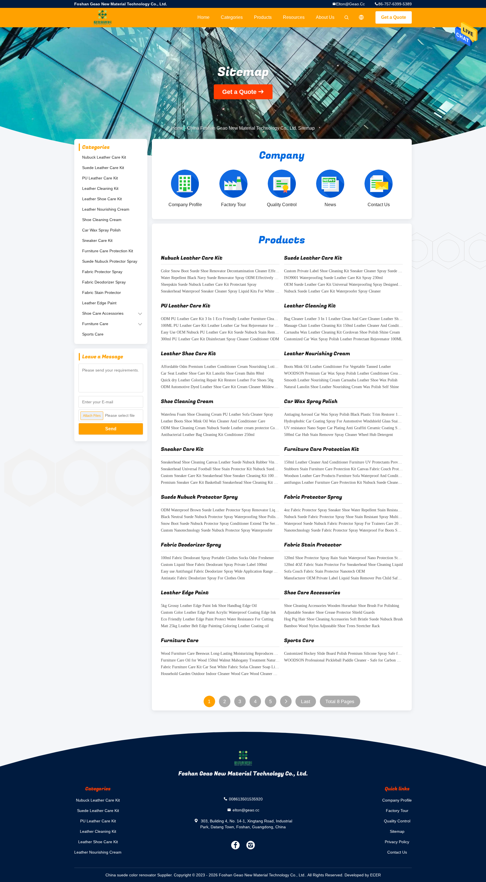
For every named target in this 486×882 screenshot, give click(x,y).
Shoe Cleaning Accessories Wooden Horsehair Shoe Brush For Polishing (341, 606)
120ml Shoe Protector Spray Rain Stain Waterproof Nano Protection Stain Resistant (343, 558)
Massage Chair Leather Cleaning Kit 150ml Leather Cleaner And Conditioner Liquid (343, 326)
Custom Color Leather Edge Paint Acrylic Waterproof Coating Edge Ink (218, 613)
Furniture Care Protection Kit (107, 251)
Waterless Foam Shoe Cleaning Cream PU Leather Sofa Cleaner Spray (217, 415)
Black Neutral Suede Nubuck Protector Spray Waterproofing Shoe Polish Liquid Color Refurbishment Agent (220, 517)
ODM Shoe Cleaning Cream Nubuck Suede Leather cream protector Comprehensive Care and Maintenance (220, 428)
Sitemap (397, 831)
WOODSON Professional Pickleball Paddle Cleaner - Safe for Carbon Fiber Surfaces (343, 660)
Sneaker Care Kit (97, 240)
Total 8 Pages (339, 701)
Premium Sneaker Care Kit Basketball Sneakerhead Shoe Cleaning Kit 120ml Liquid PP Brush (220, 483)
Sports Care (93, 334)
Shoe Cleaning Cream (102, 219)
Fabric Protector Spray (102, 271)
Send (110, 428)
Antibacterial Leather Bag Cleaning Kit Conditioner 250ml (208, 435)
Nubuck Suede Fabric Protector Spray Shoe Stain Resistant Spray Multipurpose (343, 517)
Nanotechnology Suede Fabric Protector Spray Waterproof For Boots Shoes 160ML (343, 530)
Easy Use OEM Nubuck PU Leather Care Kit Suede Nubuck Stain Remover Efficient (220, 332)
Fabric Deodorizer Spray (104, 282)
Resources (294, 17)
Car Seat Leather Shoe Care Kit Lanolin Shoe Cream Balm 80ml (212, 373)
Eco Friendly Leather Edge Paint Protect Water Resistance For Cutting (217, 619)
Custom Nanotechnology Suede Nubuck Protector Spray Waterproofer (217, 530)
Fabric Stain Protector (101, 292)
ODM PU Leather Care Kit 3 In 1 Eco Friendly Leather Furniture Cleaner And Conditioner (220, 319)
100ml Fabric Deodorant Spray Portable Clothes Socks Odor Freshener (217, 558)
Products (263, 17)
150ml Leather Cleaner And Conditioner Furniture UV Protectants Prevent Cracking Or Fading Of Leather (343, 462)
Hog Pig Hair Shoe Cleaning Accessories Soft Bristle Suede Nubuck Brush (343, 619)
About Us (325, 17)
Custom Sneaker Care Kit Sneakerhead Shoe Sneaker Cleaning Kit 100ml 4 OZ (220, 476)
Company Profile (397, 800)
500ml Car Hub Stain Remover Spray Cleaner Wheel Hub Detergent (338, 435)
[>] (286, 701)
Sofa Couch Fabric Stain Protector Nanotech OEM (324, 571)
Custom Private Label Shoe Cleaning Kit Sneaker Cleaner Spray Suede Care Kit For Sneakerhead (343, 271)
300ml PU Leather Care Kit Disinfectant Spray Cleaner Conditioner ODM (220, 339)
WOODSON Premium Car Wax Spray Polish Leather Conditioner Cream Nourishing (343, 373)
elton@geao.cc (350, 4)
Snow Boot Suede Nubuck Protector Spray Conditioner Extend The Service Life (220, 524)
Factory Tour (397, 810)
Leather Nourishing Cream (105, 209)
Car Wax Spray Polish (101, 230)
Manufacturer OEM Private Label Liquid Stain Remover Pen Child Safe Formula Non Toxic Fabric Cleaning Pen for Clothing (343, 578)
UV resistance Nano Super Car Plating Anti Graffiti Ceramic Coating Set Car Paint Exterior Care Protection (343, 428)
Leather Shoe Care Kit (102, 199)
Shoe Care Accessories (102, 313)
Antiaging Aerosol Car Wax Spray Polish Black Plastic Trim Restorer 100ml (343, 415)
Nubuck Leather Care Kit (104, 157)
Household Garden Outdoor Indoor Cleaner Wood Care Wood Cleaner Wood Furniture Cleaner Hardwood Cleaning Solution (220, 674)
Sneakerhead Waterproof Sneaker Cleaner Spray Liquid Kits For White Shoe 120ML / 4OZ (220, 291)
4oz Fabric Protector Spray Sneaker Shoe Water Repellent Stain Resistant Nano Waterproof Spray (343, 510)
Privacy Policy (397, 842)
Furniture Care (95, 323)
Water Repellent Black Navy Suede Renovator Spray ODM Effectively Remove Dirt (220, 278)
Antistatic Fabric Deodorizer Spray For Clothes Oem (203, 578)
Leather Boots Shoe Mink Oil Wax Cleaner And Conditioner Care (213, 421)
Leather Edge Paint (99, 303)
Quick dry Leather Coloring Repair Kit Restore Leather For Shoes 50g (217, 380)
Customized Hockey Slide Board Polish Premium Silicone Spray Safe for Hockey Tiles (343, 654)
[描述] (361, 17)
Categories (232, 17)
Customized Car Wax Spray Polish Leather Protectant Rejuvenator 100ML (343, 339)
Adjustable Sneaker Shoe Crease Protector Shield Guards (329, 613)
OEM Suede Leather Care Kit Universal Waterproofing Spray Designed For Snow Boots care (343, 285)
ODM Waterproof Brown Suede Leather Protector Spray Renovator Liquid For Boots (220, 510)
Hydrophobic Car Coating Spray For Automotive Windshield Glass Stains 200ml (343, 421)
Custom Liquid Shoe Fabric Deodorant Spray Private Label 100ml (214, 565)
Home (203, 17)
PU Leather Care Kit (100, 178)
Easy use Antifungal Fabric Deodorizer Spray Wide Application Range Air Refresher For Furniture (220, 571)
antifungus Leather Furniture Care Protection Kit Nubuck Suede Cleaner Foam (343, 483)
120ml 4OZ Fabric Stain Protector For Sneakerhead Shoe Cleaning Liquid (343, 565)
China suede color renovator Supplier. (139, 875)
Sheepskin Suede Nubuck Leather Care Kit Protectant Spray (208, 285)
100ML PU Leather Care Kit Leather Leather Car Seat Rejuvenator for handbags (220, 326)
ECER (375, 875)
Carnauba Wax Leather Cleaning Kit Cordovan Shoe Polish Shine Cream (342, 332)
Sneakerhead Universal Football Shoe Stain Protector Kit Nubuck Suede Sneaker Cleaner (220, 469)
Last (305, 701)
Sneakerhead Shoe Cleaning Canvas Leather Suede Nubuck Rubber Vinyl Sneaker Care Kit (220, 462)
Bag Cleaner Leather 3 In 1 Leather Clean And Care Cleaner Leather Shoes (343, 319)
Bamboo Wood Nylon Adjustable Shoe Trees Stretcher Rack (332, 626)
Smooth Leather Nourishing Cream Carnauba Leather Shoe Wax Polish (340, 380)
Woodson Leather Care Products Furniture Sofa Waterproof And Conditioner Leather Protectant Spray (343, 476)
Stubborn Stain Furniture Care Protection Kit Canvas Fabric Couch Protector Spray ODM (343, 469)
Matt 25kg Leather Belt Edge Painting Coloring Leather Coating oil (215, 626)
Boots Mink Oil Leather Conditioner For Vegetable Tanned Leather (337, 367)
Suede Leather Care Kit (103, 167)
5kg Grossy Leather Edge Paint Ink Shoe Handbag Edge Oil (209, 606)
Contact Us (397, 852)
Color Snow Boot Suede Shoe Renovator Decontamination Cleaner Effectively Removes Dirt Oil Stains (220, 271)
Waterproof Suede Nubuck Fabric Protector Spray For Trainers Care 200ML (343, 524)
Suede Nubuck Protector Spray (109, 261)
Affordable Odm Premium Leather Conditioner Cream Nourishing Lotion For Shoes (220, 367)
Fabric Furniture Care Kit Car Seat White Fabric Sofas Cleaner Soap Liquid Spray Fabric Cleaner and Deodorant (220, 667)
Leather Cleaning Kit (100, 188)
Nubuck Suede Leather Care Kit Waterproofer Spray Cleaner (332, 291)
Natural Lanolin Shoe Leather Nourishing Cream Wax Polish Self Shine (341, 387)
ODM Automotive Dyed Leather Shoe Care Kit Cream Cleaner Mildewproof (220, 387)
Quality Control (397, 821)
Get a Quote (393, 17)
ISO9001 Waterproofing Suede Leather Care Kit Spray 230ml (333, 278)
